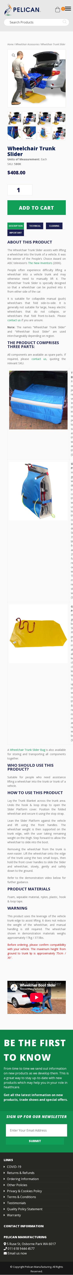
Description (16, 226)
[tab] (17, 226)
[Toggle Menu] (68, 8)
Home (10, 44)
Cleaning (54, 226)
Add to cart (36, 207)
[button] (13, 55)
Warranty (14, 1215)
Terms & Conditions (21, 1197)
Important (15, 232)
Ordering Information (23, 1179)
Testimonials (16, 1203)
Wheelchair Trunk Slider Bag (27, 750)
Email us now (17, 1253)
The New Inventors (40, 263)
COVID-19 (14, 1167)
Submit (35, 1141)
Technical (35, 226)
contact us (14, 320)
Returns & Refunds (20, 1173)
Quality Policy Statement (24, 1209)
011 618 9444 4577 (21, 1248)
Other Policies (17, 1185)
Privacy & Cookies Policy (24, 1191)
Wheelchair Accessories (27, 44)
